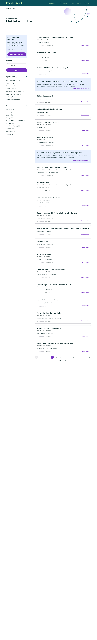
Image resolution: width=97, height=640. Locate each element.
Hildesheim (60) (10, 109)
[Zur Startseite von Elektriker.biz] (14, 3)
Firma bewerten (85, 45)
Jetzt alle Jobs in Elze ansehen (81, 88)
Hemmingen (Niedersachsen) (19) (15, 120)
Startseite (8, 8)
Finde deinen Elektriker (16, 54)
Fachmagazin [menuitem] (64, 3)
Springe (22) (9, 118)
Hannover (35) (10, 112)
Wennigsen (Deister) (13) (13, 126)
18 (69, 357)
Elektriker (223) (10, 83)
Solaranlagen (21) (11, 88)
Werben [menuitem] (79, 3)
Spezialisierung (11, 77)
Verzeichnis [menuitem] (51, 3)
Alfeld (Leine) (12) (11, 131)
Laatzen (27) (9, 115)
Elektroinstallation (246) (13, 80)
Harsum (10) (9, 134)
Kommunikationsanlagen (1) (14, 99)
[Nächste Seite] (89, 357)
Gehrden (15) (10, 123)
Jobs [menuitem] (72, 3)
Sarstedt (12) (10, 128)
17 (65, 357)
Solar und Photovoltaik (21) (14, 94)
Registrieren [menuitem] (87, 3)
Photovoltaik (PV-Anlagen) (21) (15, 91)
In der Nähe (10, 106)
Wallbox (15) (9, 97)
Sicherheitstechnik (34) (12, 86)
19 (73, 357)
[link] (63, 41)
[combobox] (16, 65)
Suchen (17, 70)
